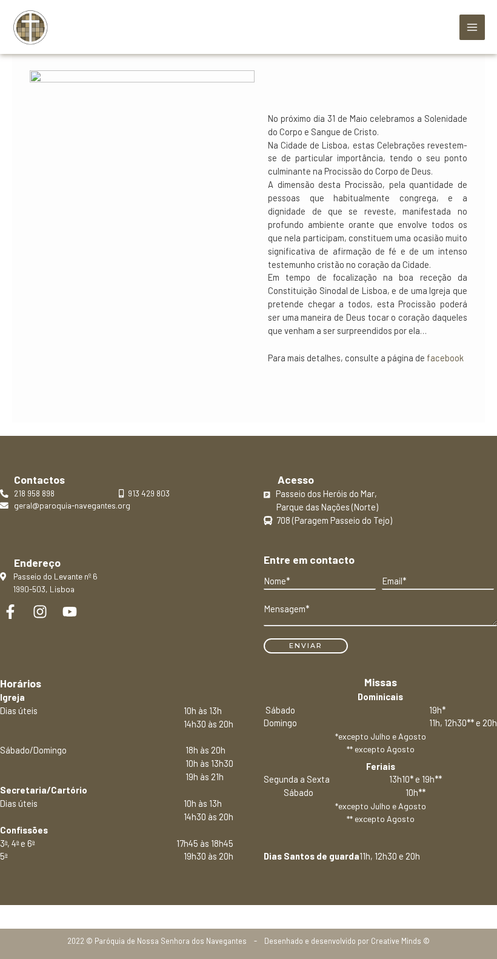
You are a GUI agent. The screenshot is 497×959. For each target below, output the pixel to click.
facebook (445, 357)
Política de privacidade (248, 911)
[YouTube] (69, 611)
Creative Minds (396, 941)
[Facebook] (10, 611)
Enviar (305, 645)
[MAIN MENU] (472, 27)
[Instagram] (40, 611)
